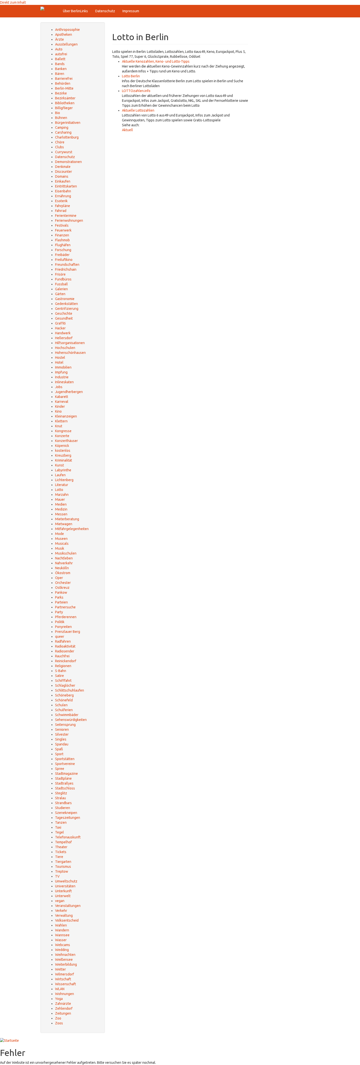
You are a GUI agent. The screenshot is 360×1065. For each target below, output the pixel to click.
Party (59, 612)
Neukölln (62, 568)
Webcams (62, 945)
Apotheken (63, 34)
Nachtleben (64, 558)
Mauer (60, 499)
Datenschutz (105, 11)
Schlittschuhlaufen (69, 690)
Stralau (60, 798)
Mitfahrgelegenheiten (72, 529)
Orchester (63, 583)
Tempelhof (63, 842)
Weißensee (64, 959)
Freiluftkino (63, 260)
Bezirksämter (65, 98)
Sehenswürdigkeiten (71, 720)
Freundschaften (67, 264)
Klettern (61, 421)
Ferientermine (65, 216)
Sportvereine (65, 764)
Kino (58, 411)
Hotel (59, 362)
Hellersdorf (63, 338)
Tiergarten (63, 862)
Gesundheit (64, 318)
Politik (59, 622)
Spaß (59, 749)
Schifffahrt (63, 681)
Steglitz (61, 793)
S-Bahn (60, 671)
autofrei (61, 54)
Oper (59, 578)
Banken (61, 69)
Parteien (61, 602)
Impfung (61, 372)
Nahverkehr (64, 563)
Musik (59, 548)
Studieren (62, 808)
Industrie (62, 377)
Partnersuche (65, 607)
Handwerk (63, 333)
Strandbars (63, 803)
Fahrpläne (62, 206)
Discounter (63, 172)
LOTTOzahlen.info (136, 91)
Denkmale (63, 167)
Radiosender (64, 651)
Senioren (62, 729)
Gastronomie (64, 299)
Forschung (63, 250)
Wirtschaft (63, 979)
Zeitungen (63, 1013)
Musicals (62, 543)
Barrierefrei (63, 79)
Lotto (59, 490)
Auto (58, 49)
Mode (59, 534)
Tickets (60, 852)
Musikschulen (65, 553)
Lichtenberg (64, 480)
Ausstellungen (66, 44)
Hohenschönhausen (70, 353)
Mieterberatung (67, 519)
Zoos (59, 1023)
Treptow (61, 871)
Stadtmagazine (66, 774)
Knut (58, 426)
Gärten (60, 294)
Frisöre (60, 274)
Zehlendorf (63, 1008)
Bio (57, 113)
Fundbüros (63, 279)
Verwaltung (64, 915)
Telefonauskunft (68, 837)
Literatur (61, 485)
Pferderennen (65, 617)
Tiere (59, 857)
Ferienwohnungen (69, 220)
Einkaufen (62, 181)
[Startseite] (49, 9)
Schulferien (64, 710)
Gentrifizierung (66, 309)
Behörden (62, 83)
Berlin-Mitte (64, 88)
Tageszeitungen (67, 818)
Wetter (60, 969)
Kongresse (63, 431)
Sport (59, 754)
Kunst (59, 465)
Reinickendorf (65, 661)
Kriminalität (63, 460)
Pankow (61, 592)
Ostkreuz (62, 588)
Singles (60, 739)
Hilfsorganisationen (70, 343)
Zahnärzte (63, 1004)
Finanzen (62, 235)
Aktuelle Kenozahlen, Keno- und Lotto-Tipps (156, 61)
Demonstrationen (68, 162)
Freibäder (62, 255)
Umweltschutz (66, 881)
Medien (61, 504)
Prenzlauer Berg (67, 632)
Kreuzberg (63, 455)
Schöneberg (64, 695)
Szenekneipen (66, 813)
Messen (61, 514)
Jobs (58, 387)
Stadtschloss (65, 788)
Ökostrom (62, 573)
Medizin (61, 509)
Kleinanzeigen (66, 416)
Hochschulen (65, 348)
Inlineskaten (64, 382)
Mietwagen (63, 524)
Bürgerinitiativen (67, 123)
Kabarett (61, 397)
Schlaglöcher (65, 685)
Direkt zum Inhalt (13, 2)
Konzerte (62, 436)
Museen (61, 539)
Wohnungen (64, 994)
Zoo (58, 1018)
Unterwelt (63, 896)
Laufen (60, 475)
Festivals (62, 225)
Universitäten (65, 886)
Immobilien (63, 367)
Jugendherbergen (69, 392)
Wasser (61, 940)
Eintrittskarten (66, 186)
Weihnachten (65, 955)
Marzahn (62, 495)
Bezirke (61, 93)
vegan (59, 901)
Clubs (59, 147)
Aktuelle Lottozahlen (138, 110)
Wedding (62, 950)
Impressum (130, 11)
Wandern (62, 930)
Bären (59, 74)
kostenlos (62, 450)
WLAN (59, 989)
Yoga (59, 999)
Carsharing (63, 132)
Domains (61, 176)
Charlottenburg (67, 137)
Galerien (61, 289)
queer (59, 636)
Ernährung (63, 196)
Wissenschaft (65, 984)
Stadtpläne (63, 778)
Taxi (58, 827)
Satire (59, 676)
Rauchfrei (62, 656)
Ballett (60, 59)
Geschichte (63, 313)
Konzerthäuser (66, 441)
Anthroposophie (67, 30)
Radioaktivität (65, 646)
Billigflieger (64, 108)
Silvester (62, 734)
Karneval (61, 402)
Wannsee (62, 935)
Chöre (59, 142)
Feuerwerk (63, 230)
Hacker (60, 328)
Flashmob (62, 240)
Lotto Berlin (131, 76)
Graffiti (60, 323)
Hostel (60, 357)
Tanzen (61, 822)
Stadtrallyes (64, 783)
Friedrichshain (65, 269)
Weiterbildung (66, 964)
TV (57, 876)
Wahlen (61, 925)
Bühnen (61, 118)
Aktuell (127, 130)
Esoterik (61, 201)
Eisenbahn (63, 191)
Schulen (61, 705)
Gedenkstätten (66, 304)
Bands (60, 64)
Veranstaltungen (68, 906)
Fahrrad (60, 211)
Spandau (61, 744)
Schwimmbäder (66, 715)
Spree (59, 769)
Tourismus (63, 866)
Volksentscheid (67, 920)
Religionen (63, 666)
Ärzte (59, 39)
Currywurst (63, 152)
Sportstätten (64, 759)
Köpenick (62, 446)
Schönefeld (64, 700)
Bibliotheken (64, 103)
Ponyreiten (63, 627)
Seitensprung (65, 725)
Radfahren (63, 641)
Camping (61, 127)
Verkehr (61, 911)
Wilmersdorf (64, 974)
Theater (61, 847)
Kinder (60, 406)
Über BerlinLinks (75, 11)
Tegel (59, 832)
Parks (59, 597)
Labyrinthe (63, 470)
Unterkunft (63, 891)
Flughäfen (63, 245)
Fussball (61, 284)
